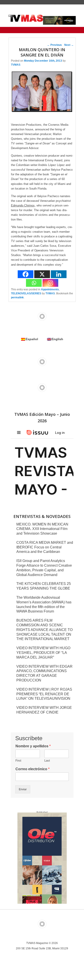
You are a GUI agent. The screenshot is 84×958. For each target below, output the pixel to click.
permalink (17, 297)
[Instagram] (50, 283)
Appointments (50, 289)
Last (47, 760)
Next (69, 44)
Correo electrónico (32, 769)
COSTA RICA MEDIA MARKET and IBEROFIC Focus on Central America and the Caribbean (44, 547)
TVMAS (15, 64)
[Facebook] (25, 274)
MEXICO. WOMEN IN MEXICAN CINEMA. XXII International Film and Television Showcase (42, 529)
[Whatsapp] (34, 283)
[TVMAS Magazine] (26, 18)
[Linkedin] (59, 274)
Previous (54, 44)
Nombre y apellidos (33, 746)
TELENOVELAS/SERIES (26, 293)
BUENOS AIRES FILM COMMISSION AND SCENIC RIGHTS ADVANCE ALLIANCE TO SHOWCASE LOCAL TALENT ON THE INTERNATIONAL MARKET (44, 629)
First (18, 760)
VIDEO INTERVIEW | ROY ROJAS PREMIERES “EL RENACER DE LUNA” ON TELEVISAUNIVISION (44, 694)
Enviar (23, 789)
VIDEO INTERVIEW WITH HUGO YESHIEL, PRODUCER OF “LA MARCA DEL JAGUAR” (43, 652)
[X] (42, 274)
